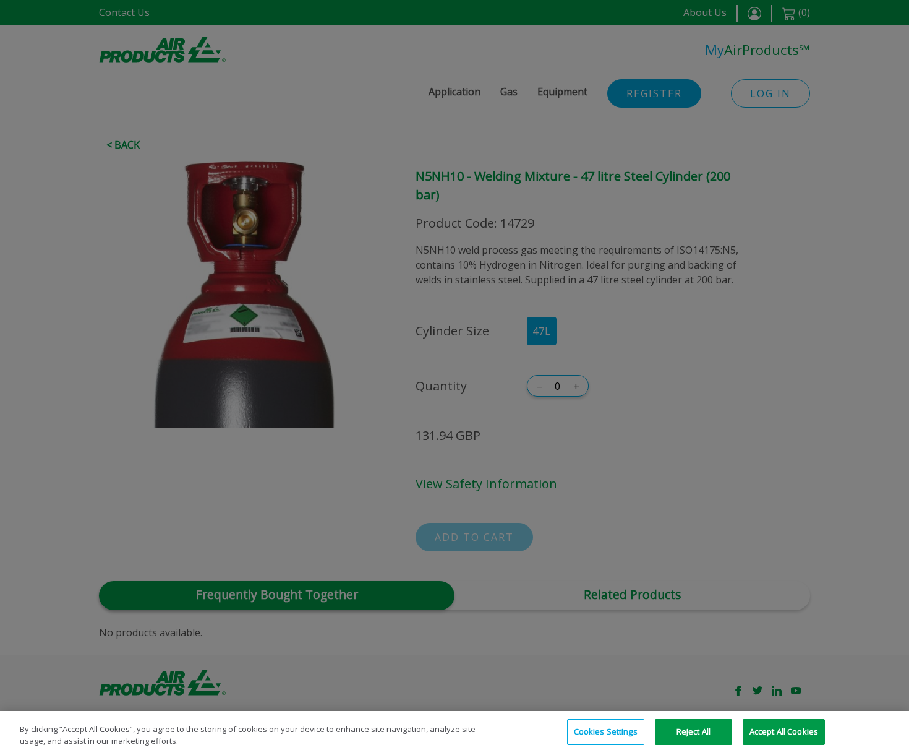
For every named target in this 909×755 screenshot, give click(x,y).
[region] (454, 733)
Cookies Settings (606, 731)
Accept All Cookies (783, 731)
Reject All (693, 731)
